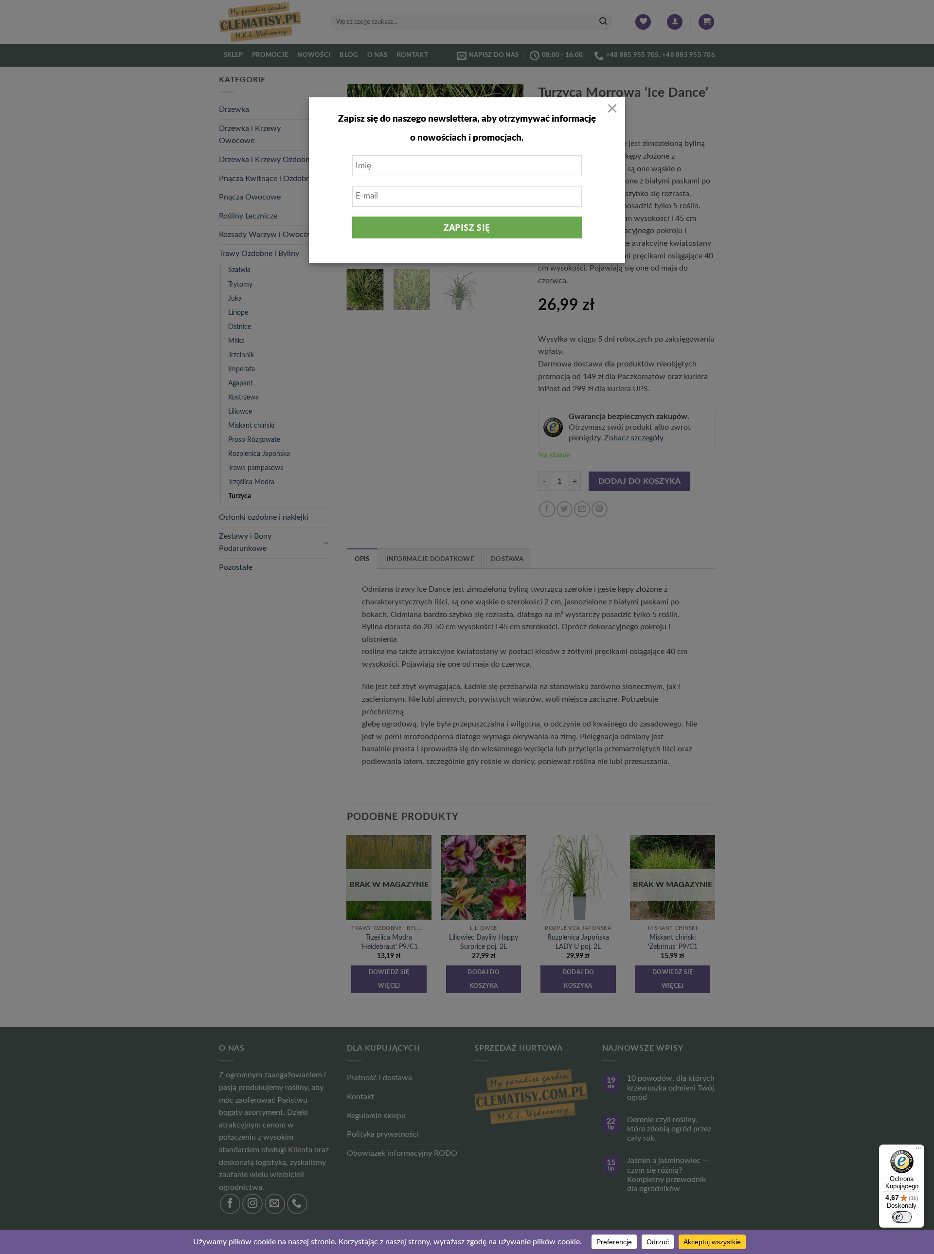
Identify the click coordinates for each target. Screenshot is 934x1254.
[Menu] (918, 1150)
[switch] (902, 1217)
